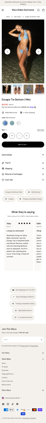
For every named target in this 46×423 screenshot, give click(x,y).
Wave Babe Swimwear (23, 9)
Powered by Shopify (29, 418)
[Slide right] (38, 52)
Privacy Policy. (34, 346)
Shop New (5, 370)
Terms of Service (7, 381)
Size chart (40, 130)
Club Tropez (17, 17)
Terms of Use (24, 346)
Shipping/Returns (8, 374)
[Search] (38, 10)
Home (8, 17)
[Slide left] (7, 52)
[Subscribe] (41, 339)
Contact (4, 378)
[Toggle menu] (2, 10)
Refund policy (6, 385)
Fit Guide (5, 367)
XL (26, 136)
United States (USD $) (12, 398)
